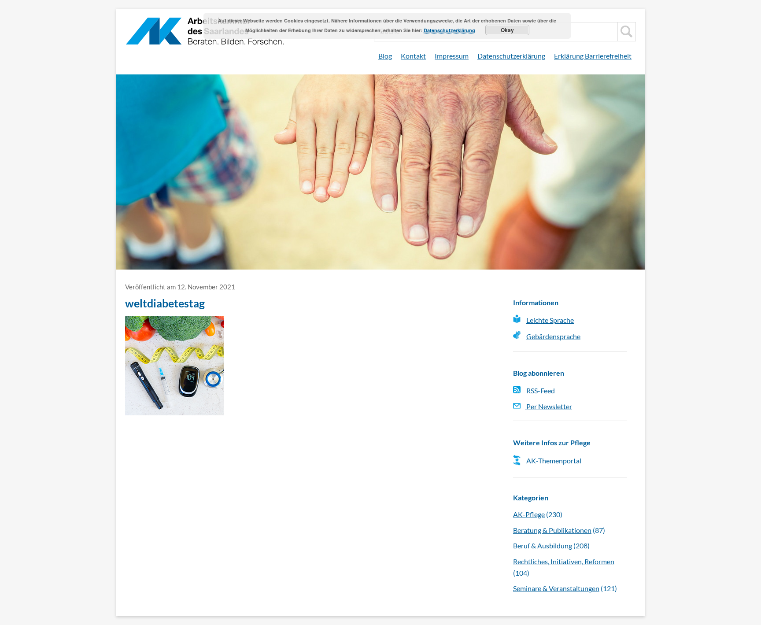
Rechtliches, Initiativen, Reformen (563, 561)
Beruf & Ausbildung (542, 545)
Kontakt (413, 56)
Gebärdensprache (553, 336)
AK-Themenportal (553, 460)
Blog (385, 56)
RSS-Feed (540, 390)
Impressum (452, 56)
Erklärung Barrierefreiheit (593, 56)
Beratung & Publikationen (552, 530)
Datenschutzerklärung (511, 56)
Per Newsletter (548, 406)
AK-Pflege (529, 514)
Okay (507, 30)
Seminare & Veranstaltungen (556, 588)
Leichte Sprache (550, 320)
